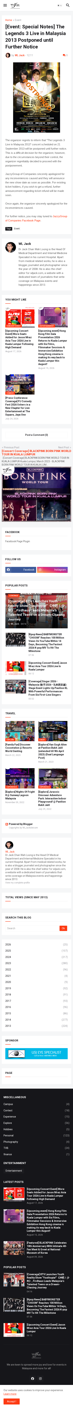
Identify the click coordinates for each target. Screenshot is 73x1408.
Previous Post (11, 447)
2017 (36, 1000)
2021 (36, 975)
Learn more (10, 1393)
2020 (36, 982)
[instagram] (40, 1379)
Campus (36, 1104)
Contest (36, 1110)
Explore (36, 1123)
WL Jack (25, 244)
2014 (36, 1019)
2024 (36, 957)
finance (36, 1154)
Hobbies (36, 1129)
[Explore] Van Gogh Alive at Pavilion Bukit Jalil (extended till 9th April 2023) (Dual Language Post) (52, 751)
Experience (36, 1116)
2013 (36, 1026)
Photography (36, 1141)
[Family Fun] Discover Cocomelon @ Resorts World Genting (18, 748)
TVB (36, 1148)
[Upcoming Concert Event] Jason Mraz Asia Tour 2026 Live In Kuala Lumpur (48, 666)
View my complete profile (17, 882)
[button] (5, 5)
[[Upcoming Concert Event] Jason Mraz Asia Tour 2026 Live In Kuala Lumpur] (15, 668)
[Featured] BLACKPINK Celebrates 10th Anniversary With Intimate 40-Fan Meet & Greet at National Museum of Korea (47, 1247)
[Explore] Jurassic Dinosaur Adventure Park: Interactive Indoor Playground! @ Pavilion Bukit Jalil (52, 798)
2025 (36, 950)
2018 (36, 994)
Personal (36, 1135)
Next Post (63, 447)
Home (8, 20)
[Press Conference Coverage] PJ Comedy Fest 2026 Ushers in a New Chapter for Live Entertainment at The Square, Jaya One (18, 406)
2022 (36, 969)
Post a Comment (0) (36, 435)
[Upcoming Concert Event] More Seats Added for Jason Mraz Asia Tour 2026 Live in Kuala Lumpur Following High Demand (19, 339)
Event (18, 20)
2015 (36, 1013)
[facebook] (33, 1379)
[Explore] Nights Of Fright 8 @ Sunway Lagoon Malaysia (20, 795)
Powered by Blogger (21, 824)
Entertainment (14, 1170)
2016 (36, 1007)
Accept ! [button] (11, 1401)
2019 (36, 988)
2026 (36, 944)
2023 (36, 963)
